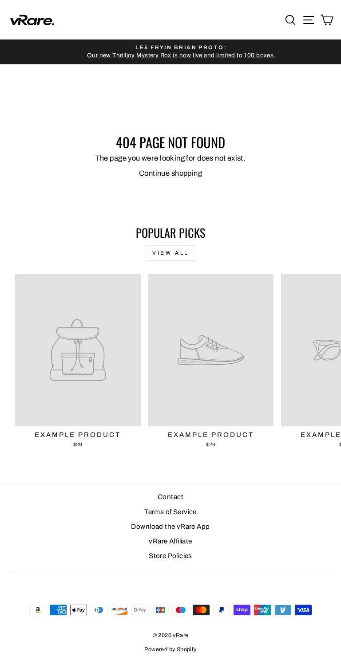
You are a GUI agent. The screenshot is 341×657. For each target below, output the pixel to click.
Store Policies (170, 555)
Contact (170, 496)
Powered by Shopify (170, 649)
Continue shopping (170, 173)
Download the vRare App (170, 526)
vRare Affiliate (170, 541)
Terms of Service (170, 511)
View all (170, 253)
